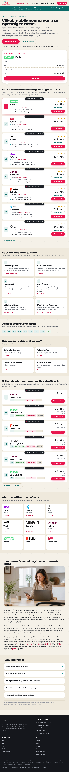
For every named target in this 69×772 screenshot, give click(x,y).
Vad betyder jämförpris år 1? (15, 673)
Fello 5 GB (15, 428)
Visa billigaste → (28, 41)
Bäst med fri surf (40, 728)
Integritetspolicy (40, 751)
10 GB (9, 331)
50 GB (30, 331)
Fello (17, 644)
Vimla (60, 644)
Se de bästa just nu (10, 41)
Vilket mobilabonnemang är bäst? (17, 666)
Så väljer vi (44, 3)
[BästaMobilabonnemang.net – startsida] (6, 3)
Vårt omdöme (58, 107)
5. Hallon (14, 175)
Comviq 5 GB (16, 444)
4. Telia (13, 157)
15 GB (14, 331)
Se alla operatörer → (10, 241)
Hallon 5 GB (15, 397)
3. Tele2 (13, 139)
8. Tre (13, 227)
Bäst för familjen (40, 730)
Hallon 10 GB (16, 459)
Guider (52, 3)
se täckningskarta (24, 107)
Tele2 (3, 749)
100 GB (36, 331)
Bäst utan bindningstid (42, 733)
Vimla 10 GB (16, 413)
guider (14, 649)
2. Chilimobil (16, 122)
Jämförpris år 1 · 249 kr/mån (34, 222)
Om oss (38, 746)
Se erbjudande (58, 111)
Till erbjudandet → (58, 401)
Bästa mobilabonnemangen (43, 722)
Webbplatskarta (40, 754)
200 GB (42, 331)
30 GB (25, 331)
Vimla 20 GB (16, 475)
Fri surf (48, 331)
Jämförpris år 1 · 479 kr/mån (34, 134)
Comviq (29, 644)
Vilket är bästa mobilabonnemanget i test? (20, 695)
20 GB (19, 331)
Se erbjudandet (34, 78)
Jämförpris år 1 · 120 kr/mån (34, 468)
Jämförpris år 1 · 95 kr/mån (34, 187)
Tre (3, 746)
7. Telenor (14, 210)
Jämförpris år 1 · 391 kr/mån (34, 117)
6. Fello (13, 192)
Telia (3, 740)
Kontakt (38, 749)
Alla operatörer (6, 751)
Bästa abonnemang (23, 3)
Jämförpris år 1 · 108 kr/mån (34, 437)
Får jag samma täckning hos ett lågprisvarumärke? (23, 681)
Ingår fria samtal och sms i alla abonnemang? (21, 688)
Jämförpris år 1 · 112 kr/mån (34, 453)
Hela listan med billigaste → (12, 485)
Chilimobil (48, 644)
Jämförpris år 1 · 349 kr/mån (34, 204)
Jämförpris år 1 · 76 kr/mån (34, 169)
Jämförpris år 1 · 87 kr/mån (34, 99)
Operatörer (35, 3)
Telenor (4, 743)
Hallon (40, 644)
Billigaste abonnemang (42, 725)
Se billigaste (62, 3)
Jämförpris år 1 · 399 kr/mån (34, 152)
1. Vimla (13, 104)
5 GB (4, 331)
